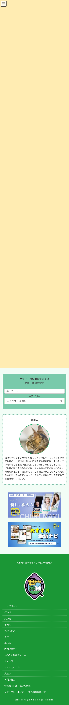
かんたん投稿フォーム (15, 655)
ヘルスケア (9, 631)
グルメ (7, 612)
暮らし (7, 643)
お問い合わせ (10, 649)
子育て (7, 624)
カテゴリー (34, 396)
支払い (7, 673)
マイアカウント (12, 667)
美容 (6, 637)
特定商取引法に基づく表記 (17, 685)
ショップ (8, 661)
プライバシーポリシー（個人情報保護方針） (26, 692)
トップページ (10, 606)
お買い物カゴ (10, 679)
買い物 (7, 618)
